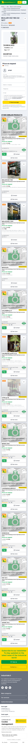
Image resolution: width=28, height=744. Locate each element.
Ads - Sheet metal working (14, 6)
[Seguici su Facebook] (6, 687)
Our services (5, 697)
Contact (17, 154)
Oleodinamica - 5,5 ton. (7, 318)
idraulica (4, 451)
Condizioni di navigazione (17, 96)
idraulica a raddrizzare (7, 275)
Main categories (6, 693)
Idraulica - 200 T (5, 495)
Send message (15, 102)
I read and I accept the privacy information (13, 95)
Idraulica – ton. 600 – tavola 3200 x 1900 (11, 144)
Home (2, 6)
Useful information (7, 702)
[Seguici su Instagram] (2, 687)
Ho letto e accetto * (14, 96)
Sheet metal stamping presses (11, 8)
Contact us (13, 667)
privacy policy (16, 106)
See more (15, 158)
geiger (10, 70)
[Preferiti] (25, 18)
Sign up (15, 662)
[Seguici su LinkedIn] (10, 687)
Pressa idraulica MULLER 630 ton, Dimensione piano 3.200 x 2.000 (14, 188)
